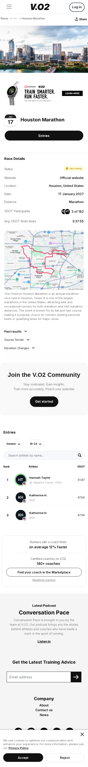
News (44, 715)
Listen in (44, 641)
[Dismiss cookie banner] (82, 734)
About (44, 705)
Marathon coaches (43, 580)
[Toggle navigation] (9, 7)
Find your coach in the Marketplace (44, 572)
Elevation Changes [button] (17, 348)
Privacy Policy (19, 748)
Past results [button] (13, 331)
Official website (72, 178)
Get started (44, 401)
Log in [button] (77, 7)
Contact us (44, 710)
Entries (44, 136)
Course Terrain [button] (14, 339)
